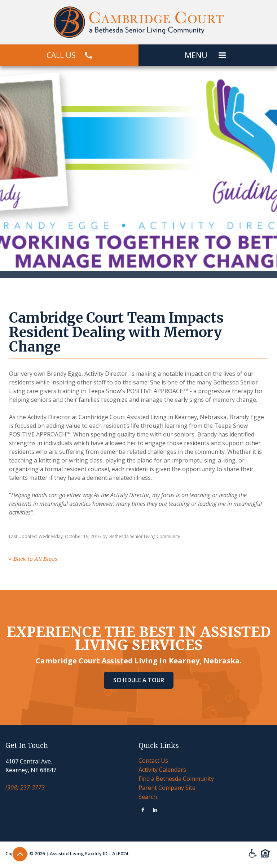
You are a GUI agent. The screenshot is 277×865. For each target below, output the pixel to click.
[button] (222, 55)
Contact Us (153, 761)
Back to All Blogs (33, 559)
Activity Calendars (162, 770)
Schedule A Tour (138, 680)
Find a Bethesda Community (176, 779)
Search (147, 797)
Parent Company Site (166, 788)
